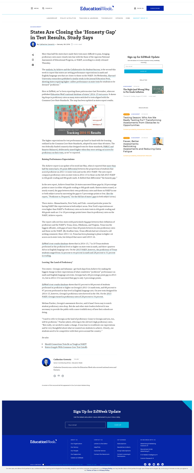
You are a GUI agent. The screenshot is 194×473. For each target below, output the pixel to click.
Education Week (57, 94)
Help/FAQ (97, 447)
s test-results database (58, 243)
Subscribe (155, 8)
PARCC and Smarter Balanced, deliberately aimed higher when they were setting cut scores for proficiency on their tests (78, 149)
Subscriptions (121, 443)
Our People (74, 450)
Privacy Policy (105, 464)
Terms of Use (91, 464)
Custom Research (146, 458)
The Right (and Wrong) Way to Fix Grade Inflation (136, 90)
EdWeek (45, 284)
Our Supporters (76, 454)
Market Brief (139, 18)
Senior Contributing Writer (62, 363)
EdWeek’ (45, 243)
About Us (74, 440)
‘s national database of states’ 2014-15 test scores (86, 94)
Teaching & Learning (88, 18)
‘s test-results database (58, 284)
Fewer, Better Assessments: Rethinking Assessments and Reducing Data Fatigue (142, 146)
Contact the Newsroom (101, 454)
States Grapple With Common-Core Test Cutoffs (66, 347)
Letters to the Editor (101, 443)
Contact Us (98, 440)
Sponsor (144, 114)
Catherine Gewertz (46, 44)
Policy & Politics (68, 18)
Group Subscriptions (124, 450)
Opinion (119, 18)
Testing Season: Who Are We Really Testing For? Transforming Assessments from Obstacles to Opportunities (142, 121)
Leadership (52, 18)
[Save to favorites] (32, 59)
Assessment (35, 27)
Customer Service (99, 450)
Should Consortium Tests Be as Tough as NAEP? (66, 344)
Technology (107, 18)
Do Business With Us (148, 440)
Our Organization (76, 443)
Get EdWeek (121, 440)
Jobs (128, 18)
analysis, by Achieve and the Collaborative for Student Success (73, 69)
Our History (74, 447)
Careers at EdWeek (77, 458)
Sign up (118, 425)
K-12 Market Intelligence (148, 455)
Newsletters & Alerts (123, 447)
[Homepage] (97, 8)
